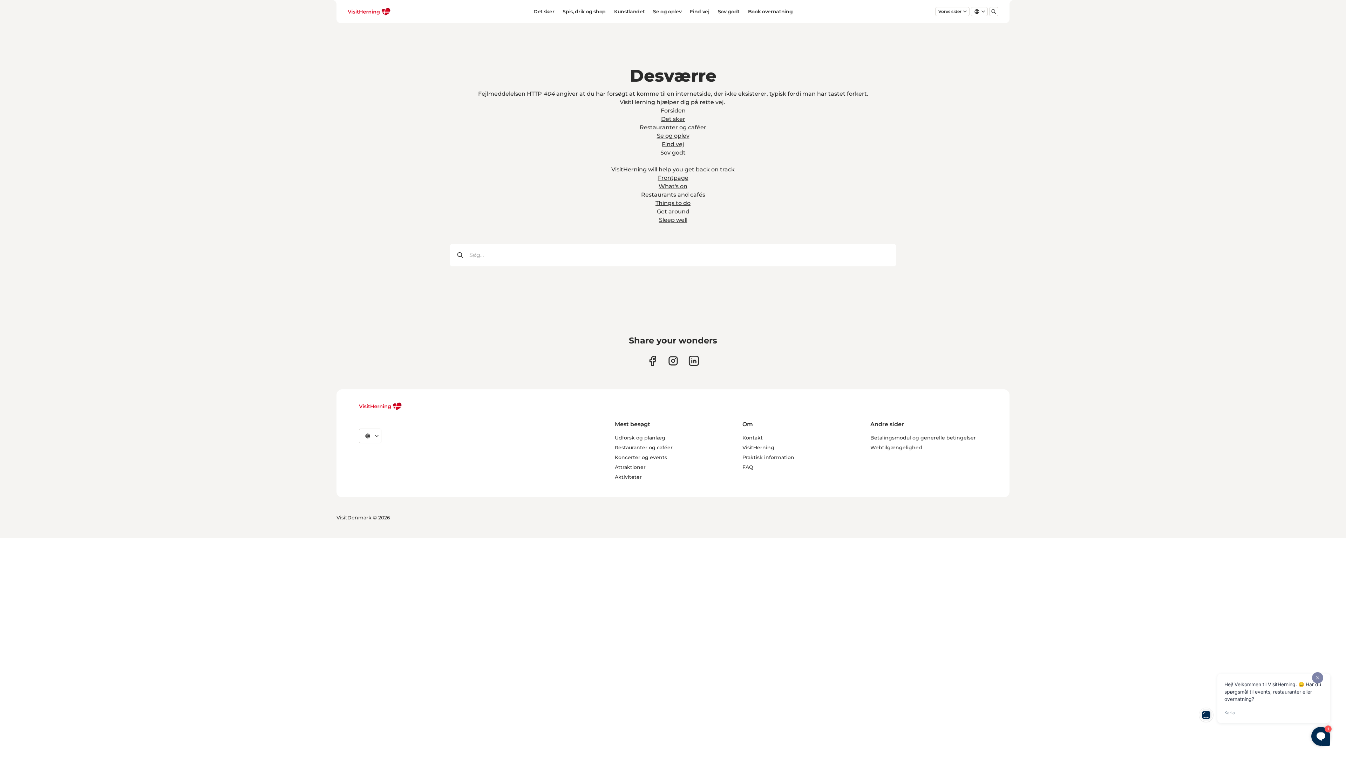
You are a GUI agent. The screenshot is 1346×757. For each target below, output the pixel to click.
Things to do (673, 203)
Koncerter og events (641, 457)
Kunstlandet (629, 11)
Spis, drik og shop (584, 11)
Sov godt (729, 11)
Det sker (543, 11)
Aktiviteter (628, 477)
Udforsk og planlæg (640, 438)
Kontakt (752, 438)
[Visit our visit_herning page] (673, 361)
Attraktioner (630, 467)
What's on (673, 186)
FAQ (747, 467)
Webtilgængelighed (896, 447)
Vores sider (949, 11)
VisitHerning (758, 447)
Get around (673, 211)
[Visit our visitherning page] (652, 361)
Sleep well (673, 220)
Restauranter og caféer (673, 127)
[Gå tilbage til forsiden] (369, 11)
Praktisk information (768, 457)
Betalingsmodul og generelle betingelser (923, 438)
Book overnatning (770, 11)
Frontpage (673, 178)
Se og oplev (667, 11)
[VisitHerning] (380, 406)
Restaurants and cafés (673, 194)
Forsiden (673, 110)
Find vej (699, 11)
